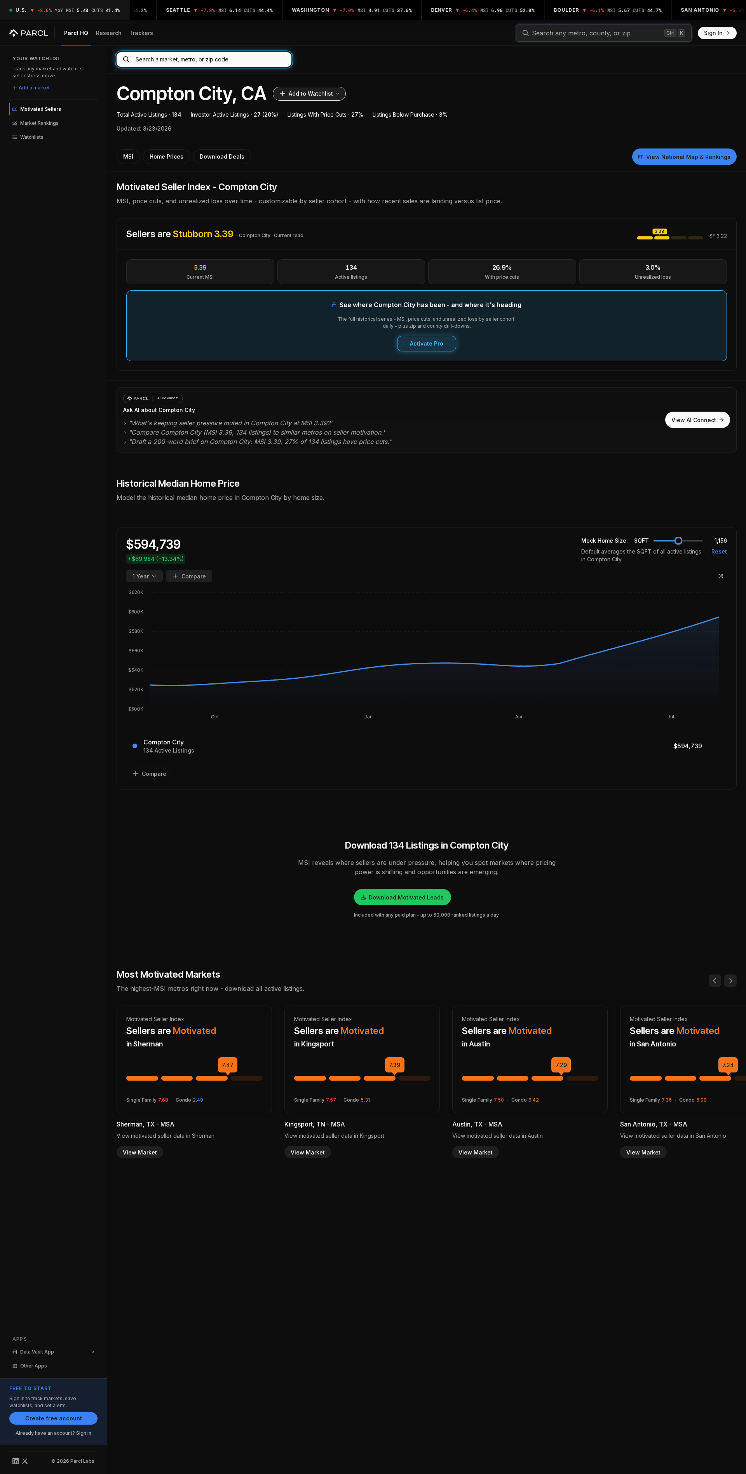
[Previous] (715, 981)
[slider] (678, 541)
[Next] (730, 981)
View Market (140, 1152)
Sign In (713, 33)
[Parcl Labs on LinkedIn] (15, 1461)
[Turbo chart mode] (721, 576)
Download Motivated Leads (406, 897)
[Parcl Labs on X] (25, 1461)
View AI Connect (693, 420)
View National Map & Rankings (688, 157)
